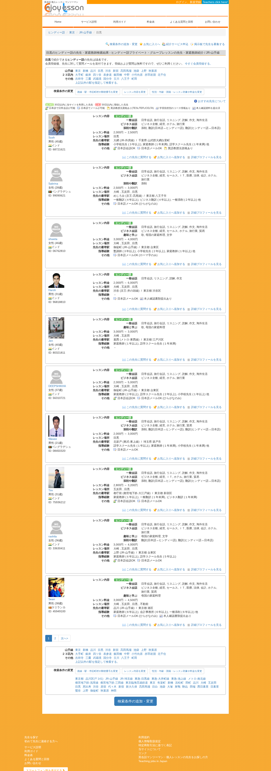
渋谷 (108, 70)
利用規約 (144, 737)
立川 (116, 78)
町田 (134, 78)
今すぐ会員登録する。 (199, 63)
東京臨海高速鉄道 (137, 682)
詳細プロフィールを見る (206, 157)
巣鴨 (177, 686)
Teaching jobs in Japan (152, 761)
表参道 (107, 74)
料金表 (151, 21)
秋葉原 (153, 70)
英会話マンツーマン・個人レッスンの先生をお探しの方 (173, 757)
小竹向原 (137, 74)
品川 (93, 70)
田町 (188, 682)
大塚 (170, 686)
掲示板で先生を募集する (209, 44)
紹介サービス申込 (177, 44)
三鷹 (88, 78)
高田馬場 (126, 70)
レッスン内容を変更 (135, 92)
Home (58, 21)
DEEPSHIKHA (57, 386)
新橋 (85, 70)
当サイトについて (149, 749)
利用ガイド (119, 21)
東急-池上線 (178, 678)
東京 (72, 32)
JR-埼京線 (126, 678)
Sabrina (53, 183)
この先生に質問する (138, 157)
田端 (192, 686)
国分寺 (107, 78)
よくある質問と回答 (181, 21)
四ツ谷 (97, 74)
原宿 (103, 686)
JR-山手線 (85, 32)
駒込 (185, 686)
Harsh (52, 290)
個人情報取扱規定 (149, 741)
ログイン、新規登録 (188, 2)
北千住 (162, 74)
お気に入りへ (151, 44)
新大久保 (131, 686)
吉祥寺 (79, 78)
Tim (50, 490)
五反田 (212, 682)
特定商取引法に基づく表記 (155, 745)
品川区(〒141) (94, 678)
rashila (52, 536)
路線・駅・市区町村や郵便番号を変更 (97, 92)
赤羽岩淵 (150, 74)
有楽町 (161, 682)
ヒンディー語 (56, 32)
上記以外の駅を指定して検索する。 (97, 82)
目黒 (100, 70)
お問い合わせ (212, 21)
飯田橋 (118, 74)
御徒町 (94, 690)
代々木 (112, 686)
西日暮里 (203, 686)
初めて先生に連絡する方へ (41, 741)
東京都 (79, 678)
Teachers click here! (215, 2)
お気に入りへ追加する (171, 157)
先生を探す (31, 737)
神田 (113, 690)
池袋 (136, 70)
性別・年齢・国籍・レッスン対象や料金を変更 (177, 92)
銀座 (88, 74)
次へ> (64, 638)
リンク (142, 753)
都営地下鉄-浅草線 (86, 682)
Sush (51, 137)
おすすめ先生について (212, 101)
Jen (50, 340)
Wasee (52, 438)
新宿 (115, 70)
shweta (52, 239)
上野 (144, 70)
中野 (127, 74)
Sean (51, 599)
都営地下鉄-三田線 (112, 682)
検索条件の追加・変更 (123, 44)
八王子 (125, 78)
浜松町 (179, 682)
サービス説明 (89, 21)
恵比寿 (87, 686)
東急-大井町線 (160, 678)
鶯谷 (78, 690)
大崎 (203, 682)
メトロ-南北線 (197, 678)
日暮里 (214, 686)
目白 (155, 686)
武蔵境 (97, 78)
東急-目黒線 (142, 678)
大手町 (79, 74)
